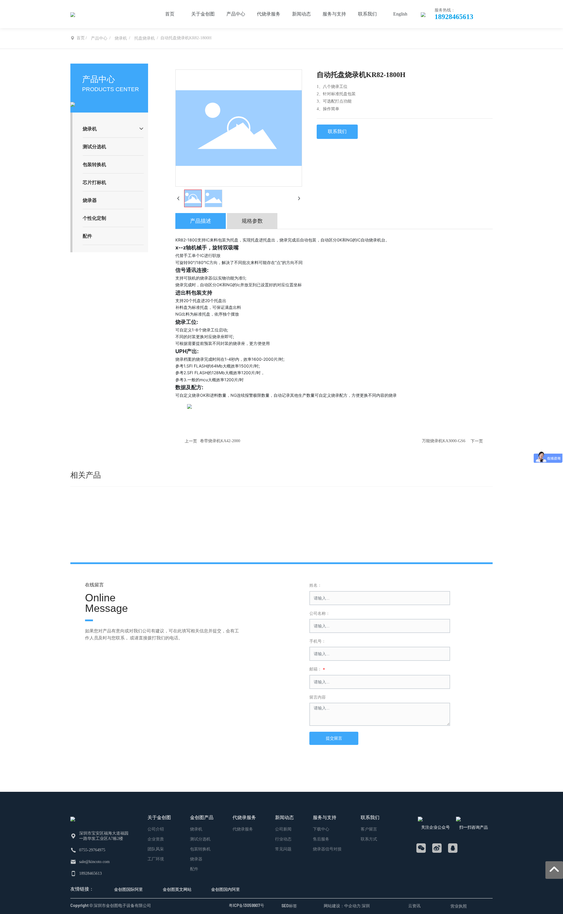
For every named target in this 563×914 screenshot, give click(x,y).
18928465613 (454, 17)
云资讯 (414, 905)
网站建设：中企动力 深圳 (347, 905)
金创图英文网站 (177, 889)
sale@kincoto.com (94, 861)
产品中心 (99, 38)
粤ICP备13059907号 (246, 905)
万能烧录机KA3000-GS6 (443, 441)
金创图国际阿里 (128, 889)
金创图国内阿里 (225, 889)
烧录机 (121, 38)
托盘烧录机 (144, 38)
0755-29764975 (92, 850)
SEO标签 (289, 905)
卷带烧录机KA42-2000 (220, 441)
